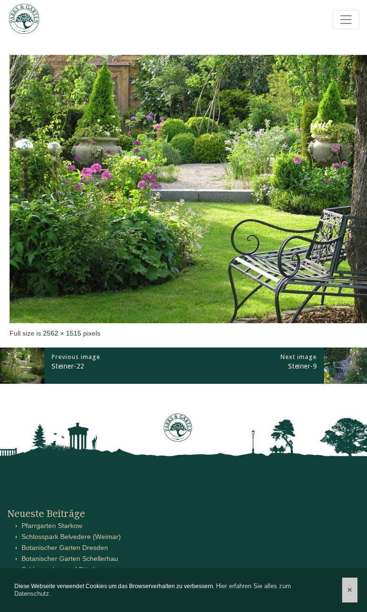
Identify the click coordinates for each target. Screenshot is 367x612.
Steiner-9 (302, 366)
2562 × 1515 (62, 333)
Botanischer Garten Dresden (65, 547)
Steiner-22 (68, 366)
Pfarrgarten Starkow (52, 525)
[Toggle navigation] (346, 19)
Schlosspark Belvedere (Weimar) (71, 536)
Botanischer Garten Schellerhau (70, 558)
